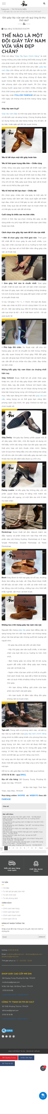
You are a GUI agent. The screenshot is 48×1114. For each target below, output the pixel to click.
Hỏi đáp (6, 888)
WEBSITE (34, 795)
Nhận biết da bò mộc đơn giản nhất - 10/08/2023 (22, 817)
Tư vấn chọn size (9, 895)
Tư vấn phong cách (10, 898)
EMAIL (23, 774)
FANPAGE (6, 799)
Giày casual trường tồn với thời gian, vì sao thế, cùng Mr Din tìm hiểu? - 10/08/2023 (23, 842)
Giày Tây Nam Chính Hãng (27, 56)
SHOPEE (22, 795)
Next (41, 848)
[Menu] (4, 4)
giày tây (21, 630)
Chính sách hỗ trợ (10, 919)
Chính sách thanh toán (12, 915)
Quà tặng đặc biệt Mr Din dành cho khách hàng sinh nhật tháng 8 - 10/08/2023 (23, 839)
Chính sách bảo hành (11, 912)
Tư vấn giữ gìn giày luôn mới (13, 891)
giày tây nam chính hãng (35, 734)
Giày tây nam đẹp (9, 114)
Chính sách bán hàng (11, 908)
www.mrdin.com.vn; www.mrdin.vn (15, 994)
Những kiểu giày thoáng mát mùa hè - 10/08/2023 (22, 845)
